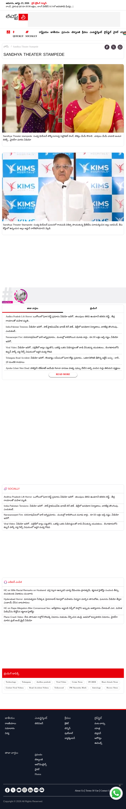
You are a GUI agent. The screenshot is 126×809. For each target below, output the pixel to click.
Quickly (18, 36)
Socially (31, 36)
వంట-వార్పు (99, 724)
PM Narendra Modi (78, 688)
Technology (11, 682)
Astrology (96, 688)
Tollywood (59, 688)
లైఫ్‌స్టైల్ (107, 32)
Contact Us (106, 791)
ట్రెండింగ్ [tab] (93, 308)
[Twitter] (113, 47)
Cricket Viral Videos (15, 688)
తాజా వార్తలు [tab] (32, 308)
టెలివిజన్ (39, 724)
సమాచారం (10, 729)
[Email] (41, 789)
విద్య (7, 733)
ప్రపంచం (66, 32)
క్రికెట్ (67, 724)
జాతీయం (55, 32)
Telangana (26, 682)
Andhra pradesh (44, 682)
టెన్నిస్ (68, 729)
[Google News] (36, 789)
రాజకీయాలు (10, 724)
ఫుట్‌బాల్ (69, 733)
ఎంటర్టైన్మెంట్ (96, 32)
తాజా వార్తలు (11, 753)
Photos (38, 775)
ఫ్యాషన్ (97, 733)
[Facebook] (107, 47)
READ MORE (63, 375)
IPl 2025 (92, 682)
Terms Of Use (92, 791)
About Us (79, 791)
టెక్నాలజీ (76, 32)
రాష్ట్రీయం (44, 32)
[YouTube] (18, 789)
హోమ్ (6, 47)
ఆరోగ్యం (98, 738)
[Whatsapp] (120, 47)
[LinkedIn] (30, 789)
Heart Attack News (110, 682)
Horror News (112, 688)
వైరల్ (115, 32)
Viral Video (61, 682)
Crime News (77, 682)
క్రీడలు (85, 32)
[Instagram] (24, 789)
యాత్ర (97, 729)
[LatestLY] (17, 18)
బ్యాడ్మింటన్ (70, 738)
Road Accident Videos (39, 688)
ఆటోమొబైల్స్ (41, 765)
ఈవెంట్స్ (98, 743)
